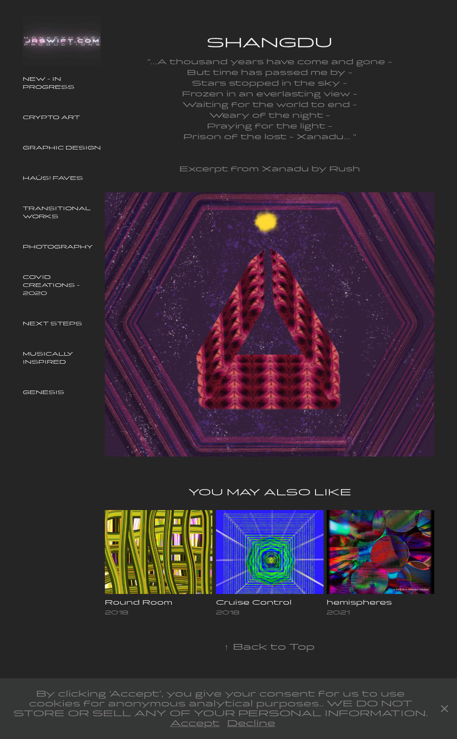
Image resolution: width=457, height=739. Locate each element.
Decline (251, 723)
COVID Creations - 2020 (51, 285)
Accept (195, 723)
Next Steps (52, 323)
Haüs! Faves (53, 178)
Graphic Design (62, 148)
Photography (58, 247)
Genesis (43, 392)
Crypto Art (51, 117)
